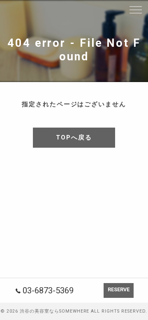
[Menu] (135, 9)
